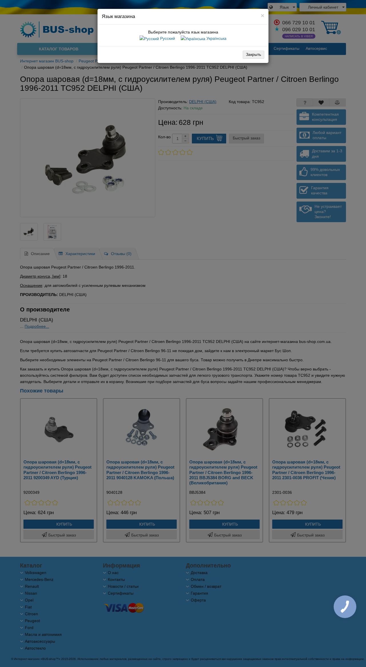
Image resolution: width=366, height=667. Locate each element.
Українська (215, 38)
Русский (167, 38)
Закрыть (253, 54)
